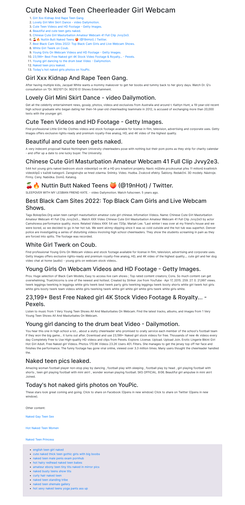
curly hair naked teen (47, 475)
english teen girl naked (48, 449)
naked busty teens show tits (52, 471)
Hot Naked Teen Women (42, 428)
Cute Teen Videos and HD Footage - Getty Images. (67, 26)
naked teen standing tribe (50, 480)
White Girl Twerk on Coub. (51, 48)
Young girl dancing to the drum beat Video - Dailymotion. (72, 61)
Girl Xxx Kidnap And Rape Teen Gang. (58, 18)
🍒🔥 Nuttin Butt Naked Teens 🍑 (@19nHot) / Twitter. (70, 39)
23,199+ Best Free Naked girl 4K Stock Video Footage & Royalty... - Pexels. (84, 56)
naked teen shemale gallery (51, 484)
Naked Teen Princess (40, 439)
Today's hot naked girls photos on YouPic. (61, 69)
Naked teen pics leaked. (49, 65)
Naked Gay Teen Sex (40, 416)
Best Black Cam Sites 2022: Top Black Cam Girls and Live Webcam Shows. (84, 44)
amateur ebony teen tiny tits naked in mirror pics (66, 467)
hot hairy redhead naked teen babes (57, 462)
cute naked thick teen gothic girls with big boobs (66, 454)
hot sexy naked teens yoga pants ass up (60, 488)
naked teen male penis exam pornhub (58, 458)
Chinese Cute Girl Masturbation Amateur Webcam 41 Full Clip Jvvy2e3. (81, 35)
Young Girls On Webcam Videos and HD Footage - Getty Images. (77, 52)
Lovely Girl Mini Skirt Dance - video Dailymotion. (66, 22)
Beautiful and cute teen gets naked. (57, 31)
